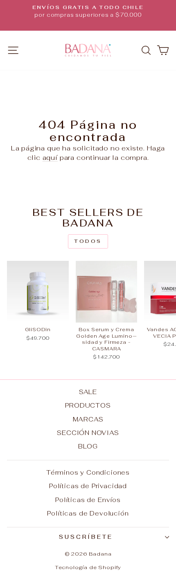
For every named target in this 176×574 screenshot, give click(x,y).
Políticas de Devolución (88, 513)
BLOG (88, 446)
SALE (88, 392)
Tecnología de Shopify (88, 567)
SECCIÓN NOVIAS (88, 433)
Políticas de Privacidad (88, 486)
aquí (50, 157)
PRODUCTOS (88, 405)
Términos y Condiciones (88, 472)
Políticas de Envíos (88, 500)
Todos (88, 241)
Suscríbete (86, 537)
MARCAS (88, 419)
